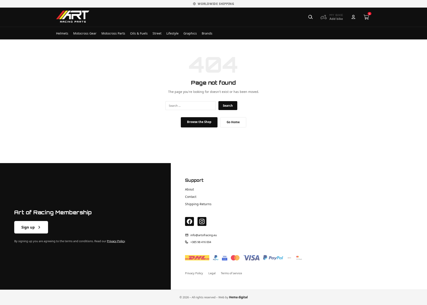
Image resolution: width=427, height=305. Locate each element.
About (189, 189)
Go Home (233, 122)
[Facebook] (189, 221)
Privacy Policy (116, 241)
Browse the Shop (199, 122)
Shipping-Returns (198, 204)
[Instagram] (201, 221)
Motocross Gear (85, 33)
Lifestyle (172, 33)
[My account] (353, 17)
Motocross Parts (113, 33)
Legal (212, 273)
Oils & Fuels (139, 33)
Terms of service (231, 273)
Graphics (190, 33)
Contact (190, 196)
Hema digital (238, 297)
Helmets (62, 33)
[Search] (310, 17)
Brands (207, 33)
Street (157, 33)
